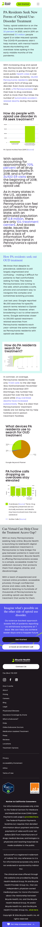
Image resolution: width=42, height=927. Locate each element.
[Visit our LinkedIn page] (16, 679)
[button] (38, 4)
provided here (31, 817)
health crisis (23, 74)
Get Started (23, 4)
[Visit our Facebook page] (10, 679)
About (5, 690)
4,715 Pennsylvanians (22, 89)
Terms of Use (8, 773)
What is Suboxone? (10, 719)
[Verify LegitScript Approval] (8, 788)
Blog (4, 702)
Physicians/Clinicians (11, 711)
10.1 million (20, 35)
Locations (7, 744)
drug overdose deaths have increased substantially (17, 401)
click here (33, 910)
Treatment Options (10, 748)
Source (30, 149)
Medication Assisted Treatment (16, 731)
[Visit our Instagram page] (5, 679)
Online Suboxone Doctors (13, 727)
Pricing (5, 694)
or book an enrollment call (21, 647)
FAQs (5, 723)
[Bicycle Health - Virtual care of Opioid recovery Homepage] (6, 4)
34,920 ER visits (14, 177)
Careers (6, 698)
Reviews (6, 739)
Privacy (6, 758)
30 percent (9, 32)
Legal (5, 706)
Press (5, 735)
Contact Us (21, 667)
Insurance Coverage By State (15, 715)
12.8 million (15, 219)
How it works (8, 686)
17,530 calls (13, 383)
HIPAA (5, 768)
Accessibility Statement (12, 763)
